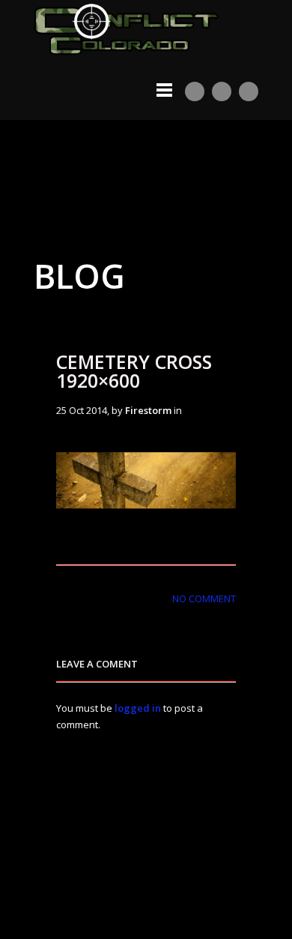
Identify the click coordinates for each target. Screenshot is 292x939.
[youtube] (194, 91)
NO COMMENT (204, 598)
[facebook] (248, 91)
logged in (138, 708)
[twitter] (221, 91)
